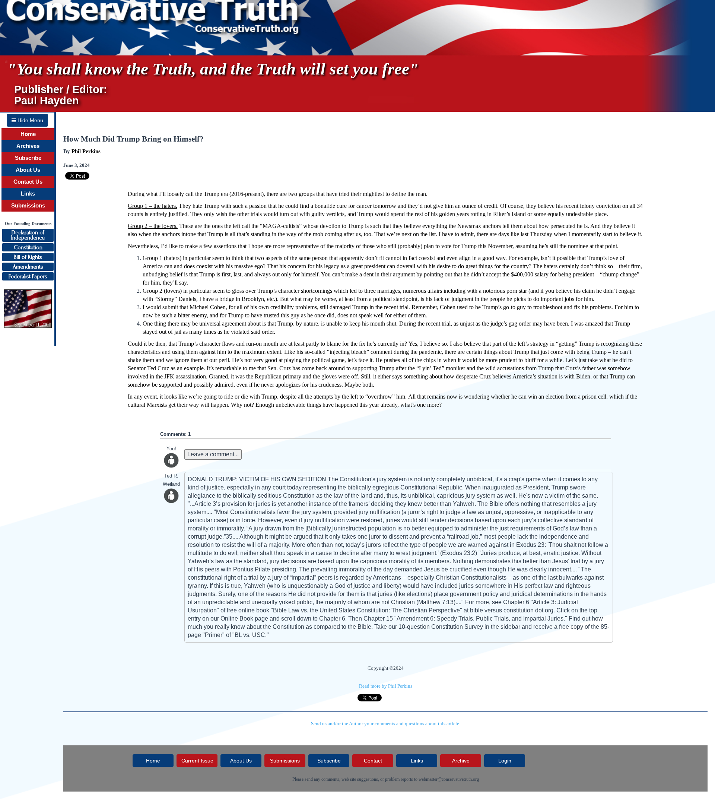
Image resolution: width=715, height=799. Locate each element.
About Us (28, 170)
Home (28, 134)
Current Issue (197, 761)
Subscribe (28, 158)
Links (28, 194)
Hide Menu (29, 120)
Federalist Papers (28, 276)
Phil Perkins (86, 151)
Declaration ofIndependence (28, 235)
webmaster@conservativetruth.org (449, 779)
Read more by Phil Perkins (385, 686)
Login (504, 761)
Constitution (28, 247)
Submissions (28, 206)
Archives (27, 146)
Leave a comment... (213, 454)
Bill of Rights (28, 257)
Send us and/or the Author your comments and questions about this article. (385, 723)
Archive (461, 761)
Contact (373, 761)
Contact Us (27, 182)
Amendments (28, 266)
